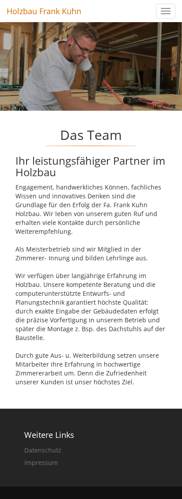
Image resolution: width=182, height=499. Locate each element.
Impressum (41, 462)
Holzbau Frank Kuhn (44, 11)
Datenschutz (42, 450)
